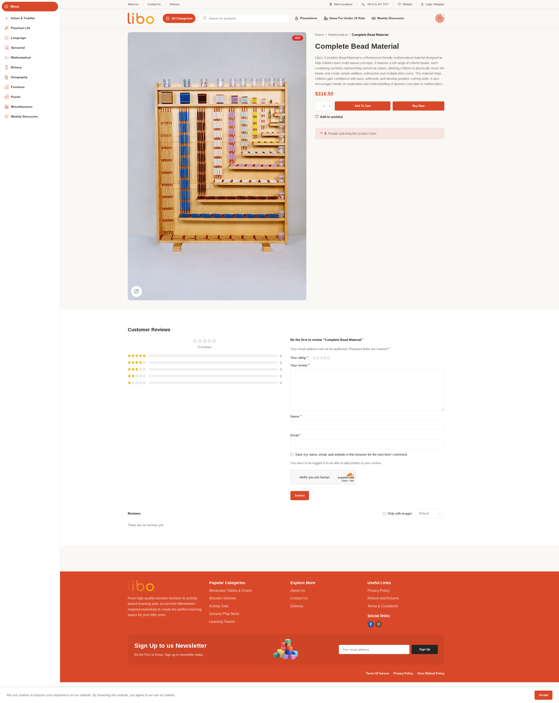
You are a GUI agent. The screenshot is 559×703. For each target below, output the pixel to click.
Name (295, 416)
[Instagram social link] (378, 624)
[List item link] (247, 591)
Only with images (400, 513)
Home (319, 34)
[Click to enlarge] (136, 291)
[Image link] (141, 585)
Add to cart (363, 106)
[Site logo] (141, 18)
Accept (543, 695)
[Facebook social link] (370, 624)
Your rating (299, 357)
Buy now (418, 106)
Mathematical (337, 34)
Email (295, 435)
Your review (299, 365)
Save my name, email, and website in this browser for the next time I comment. (351, 454)
